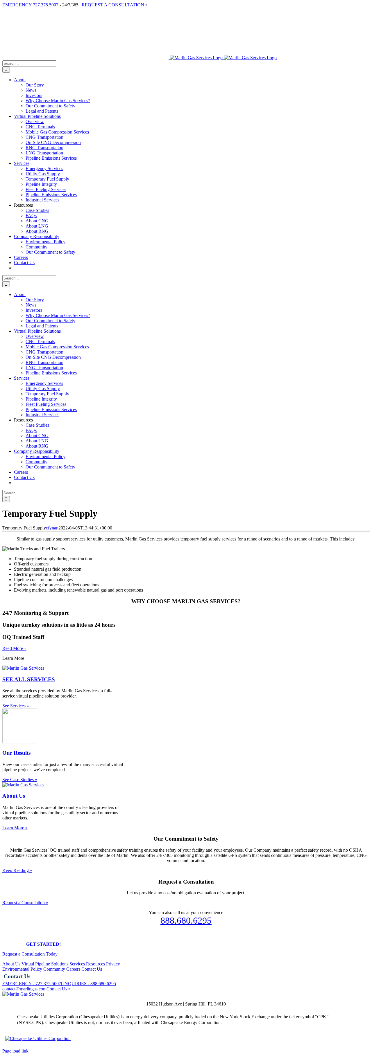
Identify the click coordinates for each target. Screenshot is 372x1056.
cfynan (52, 527)
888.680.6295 (186, 920)
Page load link (15, 1050)
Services (77, 963)
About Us (11, 963)
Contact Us (91, 969)
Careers (73, 969)
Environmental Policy (22, 969)
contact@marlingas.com (24, 988)
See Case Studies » (19, 779)
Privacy (113, 963)
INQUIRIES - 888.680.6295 (89, 983)
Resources (95, 963)
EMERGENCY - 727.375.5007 (31, 983)
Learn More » (15, 827)
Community (54, 969)
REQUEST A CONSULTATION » (115, 4)
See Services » (15, 705)
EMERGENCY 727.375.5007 (30, 4)
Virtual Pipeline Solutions (45, 963)
